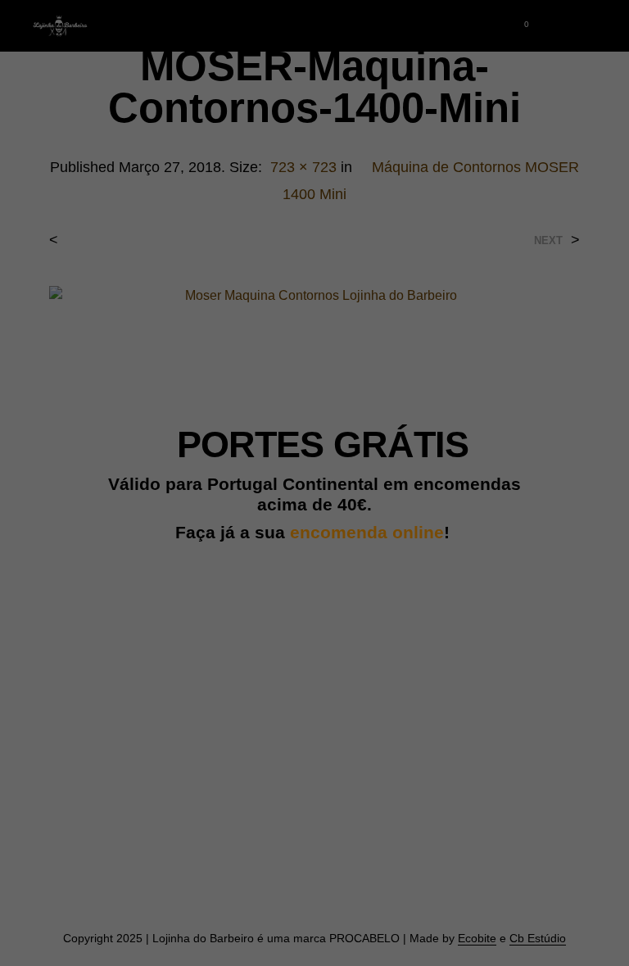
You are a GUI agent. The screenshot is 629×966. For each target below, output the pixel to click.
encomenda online (367, 532)
